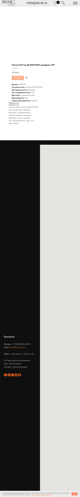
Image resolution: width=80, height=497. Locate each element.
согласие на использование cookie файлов (41, 494)
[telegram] (5, 374)
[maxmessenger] (9, 374)
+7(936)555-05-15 (36, 3)
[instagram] (16, 374)
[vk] (12, 374)
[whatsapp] (19, 374)
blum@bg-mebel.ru (17, 347)
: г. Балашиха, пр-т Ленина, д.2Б (22, 354)
